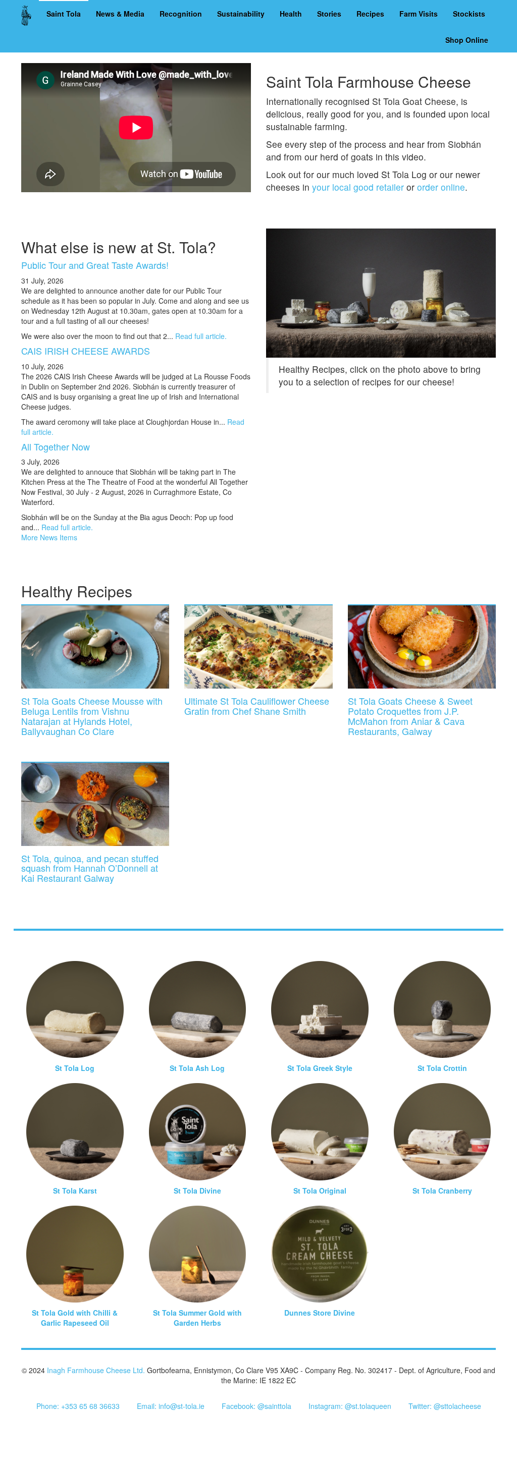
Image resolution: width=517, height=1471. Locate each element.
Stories (329, 14)
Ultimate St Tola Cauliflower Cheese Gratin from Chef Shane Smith (256, 705)
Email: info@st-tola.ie (170, 1406)
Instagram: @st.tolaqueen (349, 1406)
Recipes (370, 14)
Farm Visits (418, 14)
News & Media (120, 14)
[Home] (30, 15)
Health (291, 14)
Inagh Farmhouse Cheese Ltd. (96, 1370)
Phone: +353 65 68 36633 (78, 1406)
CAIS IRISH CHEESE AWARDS (85, 350)
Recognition (181, 14)
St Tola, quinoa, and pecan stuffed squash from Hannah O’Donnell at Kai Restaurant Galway (90, 868)
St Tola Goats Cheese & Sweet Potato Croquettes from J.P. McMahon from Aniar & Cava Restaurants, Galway (410, 715)
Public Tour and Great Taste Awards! (95, 264)
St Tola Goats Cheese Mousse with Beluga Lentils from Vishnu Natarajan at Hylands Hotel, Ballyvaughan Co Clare (92, 715)
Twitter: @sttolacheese (444, 1406)
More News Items (49, 537)
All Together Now (55, 446)
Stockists (469, 14)
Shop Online (466, 40)
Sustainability (241, 14)
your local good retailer (358, 187)
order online (441, 187)
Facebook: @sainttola (256, 1406)
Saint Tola (63, 14)
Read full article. (201, 336)
